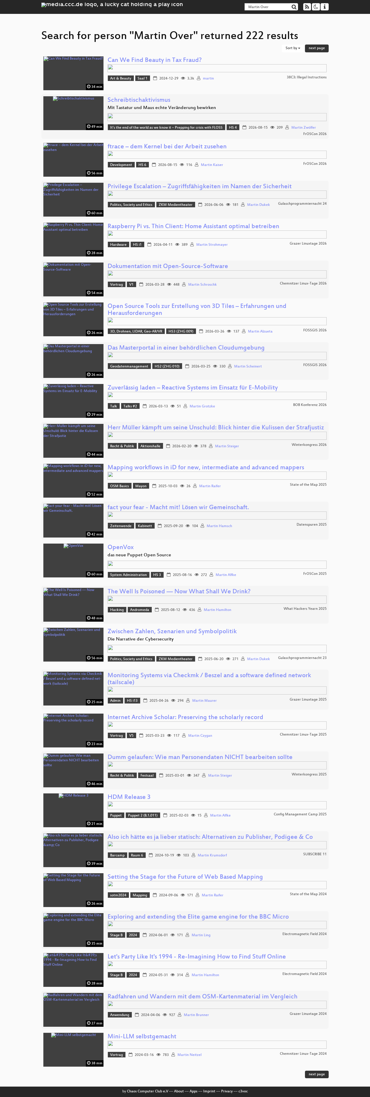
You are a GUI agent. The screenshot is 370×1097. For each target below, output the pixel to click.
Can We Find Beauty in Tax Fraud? (155, 60)
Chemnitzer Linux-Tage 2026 (303, 284)
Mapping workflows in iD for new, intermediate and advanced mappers (206, 468)
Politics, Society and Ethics (131, 205)
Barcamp (117, 856)
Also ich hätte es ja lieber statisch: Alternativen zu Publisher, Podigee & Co (210, 837)
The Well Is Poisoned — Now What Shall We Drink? (179, 592)
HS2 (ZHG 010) (167, 367)
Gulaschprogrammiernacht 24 (302, 204)
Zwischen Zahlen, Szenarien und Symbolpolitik (172, 632)
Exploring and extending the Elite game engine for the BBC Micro (198, 917)
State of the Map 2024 (308, 894)
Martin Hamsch (219, 526)
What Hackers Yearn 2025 (305, 609)
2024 (133, 935)
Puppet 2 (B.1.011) (143, 816)
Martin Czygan (200, 736)
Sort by (292, 48)
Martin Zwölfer (303, 128)
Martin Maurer (204, 701)
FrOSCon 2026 (315, 134)
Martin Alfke (226, 575)
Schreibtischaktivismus (139, 100)
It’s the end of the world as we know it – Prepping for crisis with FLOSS (166, 128)
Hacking (117, 610)
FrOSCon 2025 (315, 574)
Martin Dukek (258, 205)
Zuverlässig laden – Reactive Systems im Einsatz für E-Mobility (193, 388)
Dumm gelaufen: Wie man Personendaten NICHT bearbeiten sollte (200, 757)
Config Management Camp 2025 (300, 814)
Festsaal (146, 776)
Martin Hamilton (217, 610)
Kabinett (145, 526)
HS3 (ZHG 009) (181, 332)
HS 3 (157, 575)
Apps (193, 1091)
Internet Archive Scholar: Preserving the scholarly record (185, 717)
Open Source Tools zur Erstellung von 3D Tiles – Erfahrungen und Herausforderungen (197, 310)
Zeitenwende (121, 526)
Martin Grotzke (202, 407)
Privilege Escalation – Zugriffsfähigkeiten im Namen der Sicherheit (200, 187)
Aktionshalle (150, 446)
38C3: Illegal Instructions (307, 77)
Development (121, 165)
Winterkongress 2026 (309, 445)
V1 (131, 285)
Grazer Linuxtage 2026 (308, 244)
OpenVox (121, 547)
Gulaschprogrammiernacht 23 (302, 658)
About (179, 1091)
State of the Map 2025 (308, 485)
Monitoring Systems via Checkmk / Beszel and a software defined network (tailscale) (209, 679)
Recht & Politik (122, 446)
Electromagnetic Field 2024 (304, 934)
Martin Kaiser (212, 165)
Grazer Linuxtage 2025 (308, 700)
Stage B (116, 935)
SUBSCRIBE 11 (315, 854)
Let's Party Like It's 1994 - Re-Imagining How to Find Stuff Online (197, 957)
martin (208, 79)
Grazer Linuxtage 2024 (308, 1014)
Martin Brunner (196, 1015)
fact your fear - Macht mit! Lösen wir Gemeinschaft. (178, 507)
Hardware (118, 245)
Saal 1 (142, 79)
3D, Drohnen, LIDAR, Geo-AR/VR (136, 332)
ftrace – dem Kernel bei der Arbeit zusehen (167, 147)
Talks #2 (130, 407)
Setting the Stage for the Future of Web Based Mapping (185, 877)
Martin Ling (201, 935)
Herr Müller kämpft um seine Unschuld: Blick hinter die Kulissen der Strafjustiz (216, 428)
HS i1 (137, 245)
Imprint (209, 1091)
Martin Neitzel (189, 1055)
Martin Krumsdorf (212, 856)
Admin (115, 701)
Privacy (227, 1091)
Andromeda (139, 610)
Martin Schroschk (202, 285)
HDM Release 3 (129, 797)
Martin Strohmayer (212, 245)
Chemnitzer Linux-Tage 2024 (303, 1054)
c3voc (243, 1091)
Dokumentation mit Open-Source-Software (168, 266)
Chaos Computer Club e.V (147, 1091)
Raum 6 (137, 856)
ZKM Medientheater (176, 205)
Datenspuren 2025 (312, 525)
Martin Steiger (227, 446)
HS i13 (132, 701)
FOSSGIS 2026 (315, 330)
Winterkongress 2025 (309, 775)
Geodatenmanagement (129, 367)
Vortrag (116, 285)
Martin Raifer (210, 486)
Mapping (140, 895)
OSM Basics (119, 486)
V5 (131, 736)
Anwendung (119, 1015)
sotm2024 (118, 895)
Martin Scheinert (248, 367)
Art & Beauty (120, 79)
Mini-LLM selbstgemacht (142, 1037)
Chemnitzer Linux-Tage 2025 (303, 735)
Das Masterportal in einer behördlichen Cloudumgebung (186, 348)
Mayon (141, 486)
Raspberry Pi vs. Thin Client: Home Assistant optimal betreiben (193, 226)
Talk (113, 407)
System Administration (128, 575)
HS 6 (142, 165)
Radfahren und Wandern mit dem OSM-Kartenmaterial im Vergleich (202, 997)
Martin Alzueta (260, 332)
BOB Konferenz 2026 (310, 405)
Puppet (116, 816)
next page (317, 48)
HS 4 (233, 128)
